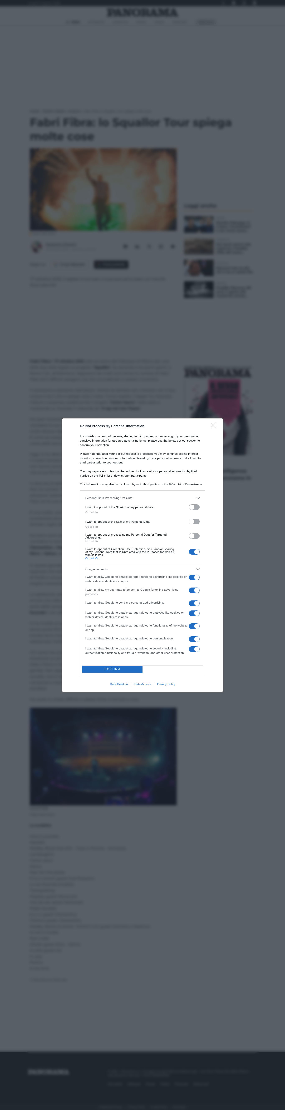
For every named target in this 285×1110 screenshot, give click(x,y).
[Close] (215, 426)
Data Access (142, 684)
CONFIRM (112, 669)
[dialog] (142, 555)
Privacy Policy (166, 684)
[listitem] (142, 498)
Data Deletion (119, 684)
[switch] (194, 507)
